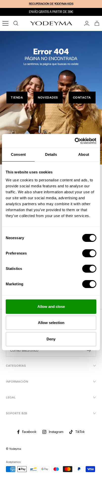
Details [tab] (51, 154)
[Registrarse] (89, 350)
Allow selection (51, 323)
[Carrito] (97, 23)
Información (17, 381)
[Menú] (5, 23)
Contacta (82, 97)
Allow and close (51, 306)
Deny (51, 339)
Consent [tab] (18, 154)
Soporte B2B (16, 413)
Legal (11, 397)
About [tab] (83, 154)
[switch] (89, 253)
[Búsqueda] (15, 23)
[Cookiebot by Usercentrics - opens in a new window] (74, 141)
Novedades (48, 97)
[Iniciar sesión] (86, 23)
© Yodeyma (13, 449)
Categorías (16, 365)
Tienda (17, 97)
